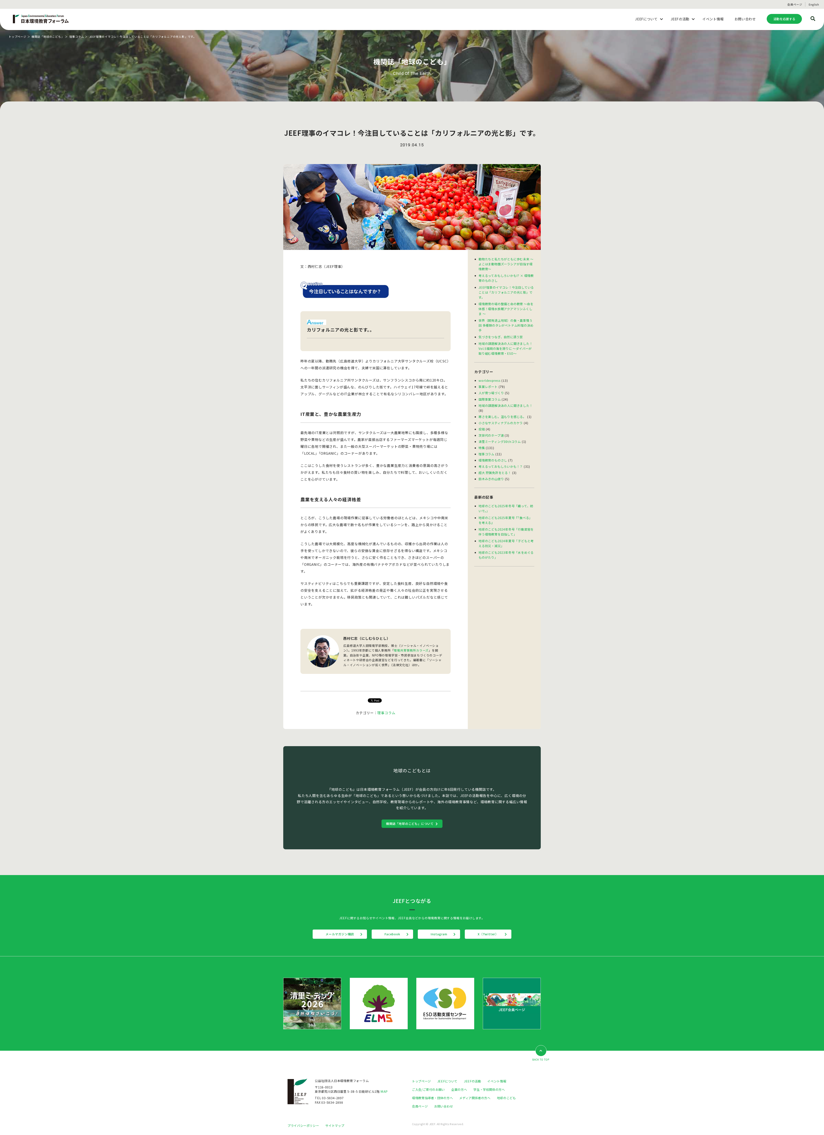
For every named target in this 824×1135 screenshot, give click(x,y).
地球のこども (506, 1098)
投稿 (482, 429)
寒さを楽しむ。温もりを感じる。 (502, 416)
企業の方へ (459, 1089)
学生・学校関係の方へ (489, 1089)
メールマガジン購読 (340, 934)
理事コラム (76, 37)
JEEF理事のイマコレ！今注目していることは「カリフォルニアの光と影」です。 (506, 292)
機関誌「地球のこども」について (410, 823)
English (814, 4)
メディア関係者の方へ (474, 1098)
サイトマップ (334, 1125)
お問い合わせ (443, 1106)
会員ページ (794, 4)
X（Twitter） (488, 934)
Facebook (392, 934)
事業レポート (488, 386)
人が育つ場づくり (491, 393)
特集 (482, 447)
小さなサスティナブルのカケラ (501, 423)
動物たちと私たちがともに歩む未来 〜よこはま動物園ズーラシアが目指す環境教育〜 (506, 264)
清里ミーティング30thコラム (500, 441)
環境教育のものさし (493, 460)
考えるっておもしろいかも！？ (501, 466)
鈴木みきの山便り (491, 479)
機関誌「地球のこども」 (48, 37)
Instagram (439, 934)
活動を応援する (784, 19)
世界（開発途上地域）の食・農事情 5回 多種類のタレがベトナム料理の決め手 (506, 325)
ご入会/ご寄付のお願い (428, 1089)
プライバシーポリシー (303, 1125)
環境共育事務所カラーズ (411, 650)
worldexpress (490, 380)
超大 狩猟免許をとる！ (495, 472)
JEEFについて (447, 1081)
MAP (384, 1091)
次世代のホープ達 (491, 435)
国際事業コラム (490, 399)
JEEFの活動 (472, 1081)
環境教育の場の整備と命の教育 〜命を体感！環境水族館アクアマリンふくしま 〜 (506, 309)
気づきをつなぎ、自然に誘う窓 (501, 337)
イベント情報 (496, 1081)
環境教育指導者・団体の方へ (432, 1098)
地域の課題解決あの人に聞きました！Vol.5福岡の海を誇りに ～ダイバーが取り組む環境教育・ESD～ (506, 348)
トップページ (17, 37)
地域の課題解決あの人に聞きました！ (506, 405)
